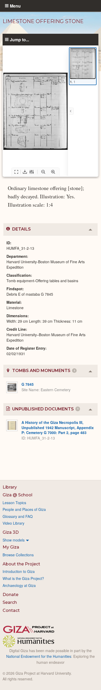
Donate (10, 594)
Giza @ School (17, 494)
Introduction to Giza (19, 571)
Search (10, 602)
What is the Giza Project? (23, 578)
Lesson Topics (14, 502)
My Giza (11, 547)
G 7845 (27, 384)
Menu (15, 5)
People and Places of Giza (24, 509)
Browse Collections (18, 554)
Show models (14, 540)
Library (10, 487)
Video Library (13, 523)
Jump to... (19, 39)
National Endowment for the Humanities (38, 656)
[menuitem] (50, 540)
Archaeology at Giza (19, 585)
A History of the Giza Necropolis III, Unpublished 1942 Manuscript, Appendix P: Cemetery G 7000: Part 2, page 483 (57, 427)
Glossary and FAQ (18, 516)
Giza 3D (11, 532)
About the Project (21, 564)
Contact (11, 610)
